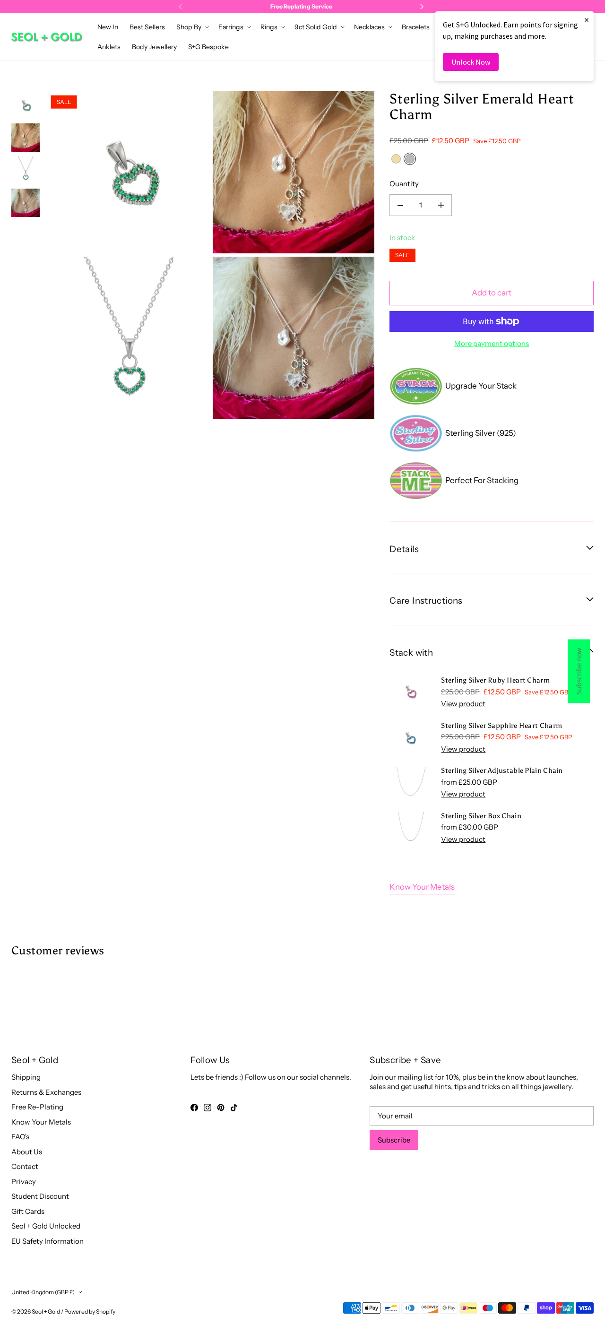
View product (463, 703)
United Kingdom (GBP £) (43, 1292)
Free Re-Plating (37, 1106)
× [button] (586, 20)
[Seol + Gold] (46, 37)
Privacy (23, 1181)
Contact (24, 1166)
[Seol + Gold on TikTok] (234, 1107)
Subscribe (394, 1139)
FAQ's (20, 1136)
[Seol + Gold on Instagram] (207, 1107)
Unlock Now (470, 62)
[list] (210, 254)
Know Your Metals (422, 887)
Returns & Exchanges (46, 1092)
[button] (192, 27)
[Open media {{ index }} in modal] (128, 172)
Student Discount (40, 1196)
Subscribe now (578, 671)
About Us (26, 1151)
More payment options (491, 343)
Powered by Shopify (89, 1311)
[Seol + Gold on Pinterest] (220, 1107)
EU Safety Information (47, 1241)
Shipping (26, 1077)
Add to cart (491, 292)
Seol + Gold (46, 1311)
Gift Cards (27, 1211)
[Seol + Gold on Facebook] (194, 1107)
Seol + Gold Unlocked (45, 1225)
